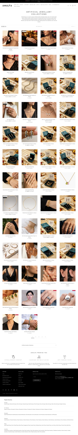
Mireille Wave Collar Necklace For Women (29, 212)
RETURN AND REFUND (6, 380)
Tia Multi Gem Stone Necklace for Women (67, 189)
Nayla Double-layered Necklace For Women (67, 166)
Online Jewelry (64, 430)
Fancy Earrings (42, 404)
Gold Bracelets (15, 414)
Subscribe (36, 380)
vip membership (55, 4)
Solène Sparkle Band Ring (29, 189)
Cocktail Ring (48, 425)
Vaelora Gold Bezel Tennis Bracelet (67, 48)
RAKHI (50, 4)
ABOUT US (20, 373)
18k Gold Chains (70, 419)
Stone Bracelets (48, 414)
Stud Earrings (31, 404)
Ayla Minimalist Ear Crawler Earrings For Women (67, 284)
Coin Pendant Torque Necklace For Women (10, 212)
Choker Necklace (26, 419)
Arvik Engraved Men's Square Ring (48, 307)
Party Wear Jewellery (26, 430)
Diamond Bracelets (21, 414)
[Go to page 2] (45, 337)
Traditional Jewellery (57, 430)
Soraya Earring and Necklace (10, 166)
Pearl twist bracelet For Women (48, 143)
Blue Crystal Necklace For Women (48, 260)
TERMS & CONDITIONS (7, 384)
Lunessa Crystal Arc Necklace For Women (48, 166)
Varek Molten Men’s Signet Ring (67, 307)
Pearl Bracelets (28, 414)
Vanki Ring (44, 425)
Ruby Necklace (20, 419)
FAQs (3, 373)
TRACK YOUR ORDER (22, 384)
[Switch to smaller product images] (3, 26)
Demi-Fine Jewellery (41, 431)
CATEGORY (26, 4)
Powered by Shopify (13, 393)
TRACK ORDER (17, 6)
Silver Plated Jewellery (33, 431)
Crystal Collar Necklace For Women (48, 235)
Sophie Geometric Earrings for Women (29, 283)
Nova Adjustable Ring (10, 119)
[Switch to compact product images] (5, 26)
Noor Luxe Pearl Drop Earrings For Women (10, 143)
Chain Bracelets (42, 414)
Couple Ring (33, 425)
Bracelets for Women (23, 409)
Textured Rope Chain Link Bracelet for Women (10, 189)
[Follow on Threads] (8, 389)
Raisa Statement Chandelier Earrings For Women (48, 96)
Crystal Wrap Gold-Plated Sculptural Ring (48, 283)
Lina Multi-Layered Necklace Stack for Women (67, 119)
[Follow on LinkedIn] (16, 389)
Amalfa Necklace (18, 431)
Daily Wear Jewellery (49, 430)
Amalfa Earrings (11, 431)
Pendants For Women (31, 409)
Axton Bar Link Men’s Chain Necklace (10, 331)
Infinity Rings (58, 425)
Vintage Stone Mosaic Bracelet (29, 48)
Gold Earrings (6, 404)
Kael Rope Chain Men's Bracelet (29, 331)
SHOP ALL (20, 379)
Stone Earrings (48, 404)
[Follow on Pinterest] (11, 389)
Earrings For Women (15, 409)
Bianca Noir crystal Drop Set (29, 72)
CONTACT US (20, 377)
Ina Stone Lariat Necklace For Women (10, 283)
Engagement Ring (27, 425)
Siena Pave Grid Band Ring (29, 166)
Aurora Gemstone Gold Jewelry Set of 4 (10, 260)
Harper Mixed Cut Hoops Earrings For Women (67, 143)
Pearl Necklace (32, 419)
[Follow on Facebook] (3, 389)
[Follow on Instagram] (5, 389)
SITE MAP (20, 380)
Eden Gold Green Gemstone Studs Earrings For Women (10, 308)
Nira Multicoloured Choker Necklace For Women (29, 96)
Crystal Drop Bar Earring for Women (67, 212)
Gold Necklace (6, 419)
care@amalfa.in (62, 376)
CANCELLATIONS (6, 382)
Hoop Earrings (25, 404)
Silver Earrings (19, 404)
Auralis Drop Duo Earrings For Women (48, 72)
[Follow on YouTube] (14, 389)
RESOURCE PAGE (21, 386)
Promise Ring (63, 425)
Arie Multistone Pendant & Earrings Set (29, 260)
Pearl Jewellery (41, 430)
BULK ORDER (20, 382)
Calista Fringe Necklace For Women (48, 189)
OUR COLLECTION (44, 4)
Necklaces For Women (40, 409)
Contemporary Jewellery (8, 430)
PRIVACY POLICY (5, 379)
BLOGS (19, 375)
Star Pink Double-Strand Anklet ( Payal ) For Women (29, 236)
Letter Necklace (57, 419)
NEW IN (37, 4)
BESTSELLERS (32, 4)
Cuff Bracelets (54, 414)
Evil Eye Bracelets (35, 414)
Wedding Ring (38, 425)
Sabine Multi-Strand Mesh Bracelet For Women (48, 212)
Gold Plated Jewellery (18, 430)
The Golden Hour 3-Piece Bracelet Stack (67, 95)
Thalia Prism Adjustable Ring (67, 72)
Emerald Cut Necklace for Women (67, 260)
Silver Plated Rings (15, 425)
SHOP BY (21, 4)
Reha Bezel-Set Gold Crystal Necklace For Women (29, 120)
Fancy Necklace (64, 419)
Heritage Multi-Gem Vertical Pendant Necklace (48, 48)
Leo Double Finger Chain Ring (10, 235)
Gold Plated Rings (7, 425)
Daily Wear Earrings (55, 404)
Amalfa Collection (25, 431)
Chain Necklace (39, 419)
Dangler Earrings (63, 404)
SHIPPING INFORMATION (7, 377)
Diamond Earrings (13, 404)
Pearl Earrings (36, 404)
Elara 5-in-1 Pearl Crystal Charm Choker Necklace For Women (48, 120)
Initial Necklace (51, 419)
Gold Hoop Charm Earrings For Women (29, 307)
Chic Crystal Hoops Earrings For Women (29, 143)
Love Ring (53, 425)
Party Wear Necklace (34, 430)
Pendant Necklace (13, 419)
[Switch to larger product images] (2, 26)
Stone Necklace (45, 419)
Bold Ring (68, 425)
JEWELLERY (16, 4)
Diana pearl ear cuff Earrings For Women (10, 95)
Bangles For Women (48, 409)
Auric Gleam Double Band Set (67, 235)
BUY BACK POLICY (6, 375)
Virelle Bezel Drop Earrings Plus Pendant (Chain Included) (10, 49)
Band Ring (21, 425)
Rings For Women (7, 409)
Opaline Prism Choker (10, 72)
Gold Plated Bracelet (8, 414)
